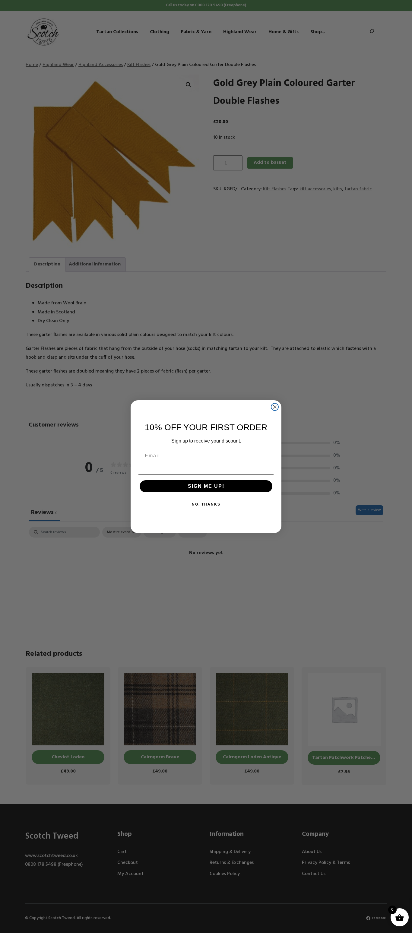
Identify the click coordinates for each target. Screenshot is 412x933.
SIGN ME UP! (206, 486)
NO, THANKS (206, 504)
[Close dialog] (274, 407)
